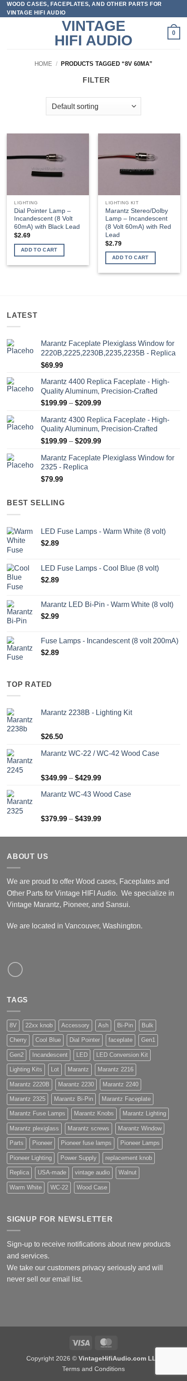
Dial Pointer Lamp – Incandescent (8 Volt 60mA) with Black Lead (47, 218)
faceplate (120, 1039)
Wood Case (92, 1187)
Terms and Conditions (93, 1368)
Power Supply (78, 1157)
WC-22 (59, 1187)
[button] (12, 33)
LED (82, 1054)
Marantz (78, 1069)
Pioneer (42, 1142)
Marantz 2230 (76, 1084)
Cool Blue (48, 1039)
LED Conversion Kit (122, 1054)
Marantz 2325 (27, 1098)
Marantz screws (88, 1128)
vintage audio (92, 1172)
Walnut (127, 1172)
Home (43, 63)
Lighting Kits (26, 1069)
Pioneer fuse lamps (86, 1142)
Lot (55, 1069)
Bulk (147, 1025)
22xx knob (39, 1025)
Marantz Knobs (94, 1113)
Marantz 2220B (29, 1084)
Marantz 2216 (115, 1069)
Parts (17, 1142)
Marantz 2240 (120, 1084)
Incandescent (50, 1054)
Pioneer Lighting (31, 1157)
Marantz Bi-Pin (73, 1098)
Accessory (75, 1025)
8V (13, 1025)
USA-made (52, 1172)
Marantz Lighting (144, 1113)
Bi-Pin (125, 1025)
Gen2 (17, 1054)
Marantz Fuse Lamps (37, 1113)
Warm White (26, 1187)
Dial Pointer (84, 1039)
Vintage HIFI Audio (93, 33)
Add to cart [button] (39, 249)
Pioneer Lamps (140, 1142)
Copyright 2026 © (93, 1358)
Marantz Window (140, 1128)
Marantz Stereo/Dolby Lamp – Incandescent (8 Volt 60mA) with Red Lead (138, 222)
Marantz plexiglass (34, 1128)
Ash (103, 1025)
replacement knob (128, 1157)
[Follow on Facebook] (15, 969)
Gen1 (148, 1039)
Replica (19, 1172)
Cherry (18, 1039)
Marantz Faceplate (126, 1098)
